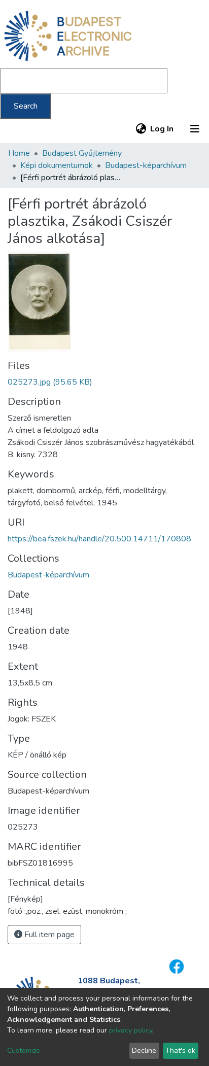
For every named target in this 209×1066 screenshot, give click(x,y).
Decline (144, 1050)
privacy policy (130, 1030)
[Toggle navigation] (195, 129)
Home (19, 153)
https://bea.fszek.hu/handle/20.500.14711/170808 (99, 538)
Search (26, 106)
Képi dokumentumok (56, 165)
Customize (23, 1050)
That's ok (180, 1050)
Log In (162, 128)
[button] (140, 129)
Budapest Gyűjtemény (82, 153)
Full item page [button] (48, 934)
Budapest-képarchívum (146, 165)
